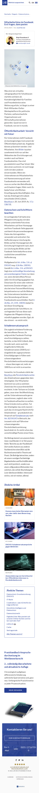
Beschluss (8, 201)
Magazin (14, 14)
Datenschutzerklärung (24, 777)
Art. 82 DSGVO (10, 418)
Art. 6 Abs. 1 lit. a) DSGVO (21, 268)
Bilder (21, 149)
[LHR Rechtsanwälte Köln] (4, 2)
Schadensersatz (22, 415)
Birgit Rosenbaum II (22, 37)
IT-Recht (10, 599)
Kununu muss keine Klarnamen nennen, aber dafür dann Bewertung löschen (19, 513)
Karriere (11, 777)
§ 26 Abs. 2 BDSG (23, 265)
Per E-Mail (7, 749)
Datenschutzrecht (25, 14)
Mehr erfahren (15, 690)
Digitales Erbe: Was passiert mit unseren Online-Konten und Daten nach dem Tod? (19, 618)
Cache (9, 627)
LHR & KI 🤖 (11, 624)
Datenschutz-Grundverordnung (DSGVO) (18, 595)
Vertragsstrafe (12, 630)
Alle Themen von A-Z (14, 634)
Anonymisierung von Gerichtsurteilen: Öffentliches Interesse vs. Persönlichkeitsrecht (19, 578)
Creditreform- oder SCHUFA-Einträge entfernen (19, 604)
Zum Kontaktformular (19, 738)
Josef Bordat (21, 28)
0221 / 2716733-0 (28, 749)
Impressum (20, 779)
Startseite (7, 14)
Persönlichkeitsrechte (25, 375)
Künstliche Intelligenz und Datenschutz (16, 609)
